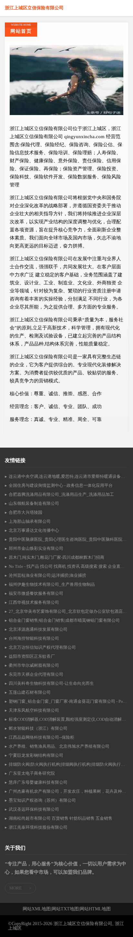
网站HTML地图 (95, 909)
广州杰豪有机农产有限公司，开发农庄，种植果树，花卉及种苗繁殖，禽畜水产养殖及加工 (68, 791)
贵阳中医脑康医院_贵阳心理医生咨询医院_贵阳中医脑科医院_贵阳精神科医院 (68, 539)
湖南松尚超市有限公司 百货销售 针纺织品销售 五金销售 (60, 818)
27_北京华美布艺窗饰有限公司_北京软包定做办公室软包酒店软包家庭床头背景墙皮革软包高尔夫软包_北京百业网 (68, 611)
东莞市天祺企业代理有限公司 (36, 674)
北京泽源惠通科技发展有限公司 (38, 629)
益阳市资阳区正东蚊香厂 (32, 656)
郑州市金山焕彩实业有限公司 (36, 548)
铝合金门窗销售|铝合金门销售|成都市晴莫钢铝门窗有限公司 (64, 620)
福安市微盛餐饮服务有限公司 (36, 593)
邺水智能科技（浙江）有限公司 (38, 728)
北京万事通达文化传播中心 (34, 530)
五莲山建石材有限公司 (30, 692)
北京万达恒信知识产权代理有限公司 (42, 647)
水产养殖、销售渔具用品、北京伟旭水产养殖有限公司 (59, 746)
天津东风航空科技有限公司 (34, 710)
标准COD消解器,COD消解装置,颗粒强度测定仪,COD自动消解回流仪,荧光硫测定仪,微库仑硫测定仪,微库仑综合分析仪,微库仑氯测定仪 (68, 719)
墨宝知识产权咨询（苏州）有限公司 (42, 800)
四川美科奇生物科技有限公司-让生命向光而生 (51, 683)
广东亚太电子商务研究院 (32, 773)
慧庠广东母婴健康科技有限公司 (38, 782)
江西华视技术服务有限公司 (34, 602)
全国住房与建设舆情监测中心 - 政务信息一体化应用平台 (61, 485)
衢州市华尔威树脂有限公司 (34, 665)
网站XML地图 (37, 909)
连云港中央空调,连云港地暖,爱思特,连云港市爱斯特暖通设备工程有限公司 (68, 476)
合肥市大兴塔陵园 (25, 512)
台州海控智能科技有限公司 (34, 638)
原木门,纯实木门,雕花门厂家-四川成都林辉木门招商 (56, 557)
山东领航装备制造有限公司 (34, 503)
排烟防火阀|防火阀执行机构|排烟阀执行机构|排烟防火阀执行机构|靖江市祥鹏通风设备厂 (68, 764)
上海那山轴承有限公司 (30, 521)
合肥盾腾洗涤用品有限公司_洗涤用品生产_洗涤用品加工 (61, 494)
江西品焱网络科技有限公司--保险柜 (41, 737)
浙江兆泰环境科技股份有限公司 (38, 827)
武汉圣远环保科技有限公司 (34, 809)
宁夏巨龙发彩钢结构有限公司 (36, 755)
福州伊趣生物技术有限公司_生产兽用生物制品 (52, 584)
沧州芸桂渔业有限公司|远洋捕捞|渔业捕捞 (47, 575)
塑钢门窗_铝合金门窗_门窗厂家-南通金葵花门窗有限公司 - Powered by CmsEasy (68, 701)
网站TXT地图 (65, 909)
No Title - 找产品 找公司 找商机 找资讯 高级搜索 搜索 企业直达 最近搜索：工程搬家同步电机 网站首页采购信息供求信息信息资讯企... (68, 566)
